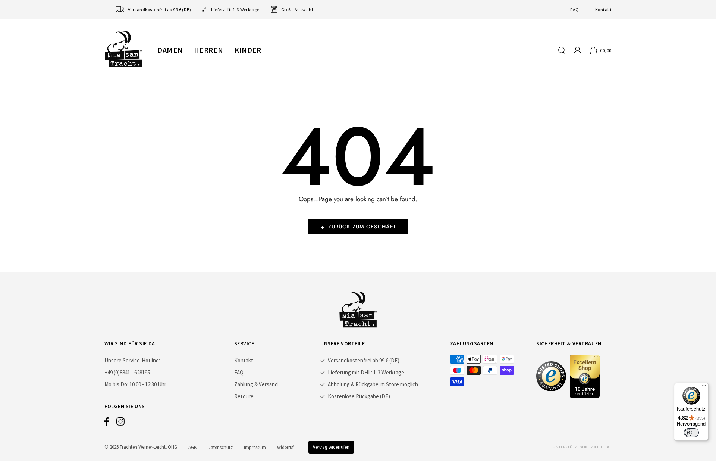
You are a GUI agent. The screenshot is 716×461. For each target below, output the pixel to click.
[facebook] (106, 423)
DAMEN (170, 49)
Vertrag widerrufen (331, 447)
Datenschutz (220, 447)
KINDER (248, 49)
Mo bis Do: (116, 384)
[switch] (691, 432)
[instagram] (120, 423)
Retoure (244, 396)
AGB (192, 447)
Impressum (255, 447)
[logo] (123, 49)
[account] (577, 50)
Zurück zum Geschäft (362, 226)
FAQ (574, 9)
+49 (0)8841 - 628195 (127, 372)
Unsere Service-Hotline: (132, 360)
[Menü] (704, 387)
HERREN (208, 49)
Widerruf (285, 447)
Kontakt (603, 9)
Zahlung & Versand (256, 384)
